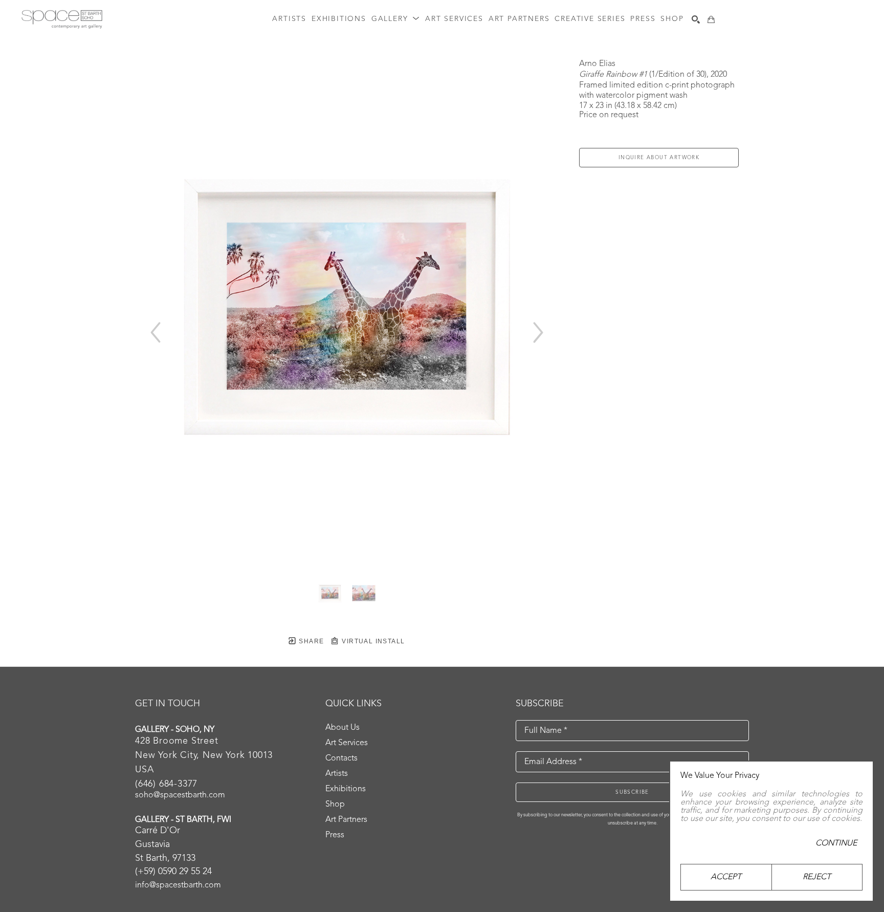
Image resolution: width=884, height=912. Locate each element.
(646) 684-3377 (166, 784)
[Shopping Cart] (711, 19)
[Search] (696, 19)
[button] (395, 19)
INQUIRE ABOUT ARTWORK (658, 157)
